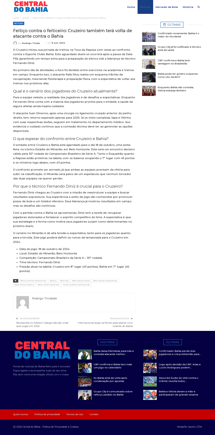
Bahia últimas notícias (81, 281)
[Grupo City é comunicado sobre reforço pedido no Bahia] (85, 395)
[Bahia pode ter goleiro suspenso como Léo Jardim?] (149, 77)
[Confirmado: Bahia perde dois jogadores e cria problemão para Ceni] (150, 354)
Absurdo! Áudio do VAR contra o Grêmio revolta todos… (178, 379)
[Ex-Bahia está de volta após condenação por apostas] (85, 381)
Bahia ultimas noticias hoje (48, 285)
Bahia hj (53, 281)
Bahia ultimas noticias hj (24, 285)
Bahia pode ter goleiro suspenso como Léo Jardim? (178, 75)
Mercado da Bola (167, 7)
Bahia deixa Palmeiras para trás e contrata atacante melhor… (114, 352)
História (188, 7)
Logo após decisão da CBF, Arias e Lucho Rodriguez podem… (180, 366)
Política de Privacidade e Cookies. (60, 426)
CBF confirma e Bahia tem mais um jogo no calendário (113, 366)
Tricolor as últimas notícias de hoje (76, 285)
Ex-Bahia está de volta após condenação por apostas (110, 379)
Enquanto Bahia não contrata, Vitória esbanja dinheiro (176, 89)
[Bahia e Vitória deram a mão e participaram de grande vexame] (150, 395)
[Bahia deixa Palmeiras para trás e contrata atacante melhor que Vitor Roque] (85, 354)
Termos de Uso (74, 414)
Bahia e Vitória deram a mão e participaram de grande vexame (178, 393)
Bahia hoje (64, 281)
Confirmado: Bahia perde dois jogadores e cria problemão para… (180, 352)
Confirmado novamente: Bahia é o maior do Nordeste (178, 35)
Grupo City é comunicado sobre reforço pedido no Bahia (113, 393)
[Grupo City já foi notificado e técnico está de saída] (149, 50)
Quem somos (20, 414)
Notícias (145, 7)
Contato (94, 414)
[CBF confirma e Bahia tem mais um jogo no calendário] (85, 368)
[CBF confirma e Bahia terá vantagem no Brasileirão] (149, 64)
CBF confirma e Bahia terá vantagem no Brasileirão (174, 62)
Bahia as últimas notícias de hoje (33, 281)
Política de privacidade (47, 414)
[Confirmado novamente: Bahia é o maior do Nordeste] (149, 37)
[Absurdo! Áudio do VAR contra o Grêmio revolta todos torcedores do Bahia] (150, 381)
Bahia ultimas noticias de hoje (105, 281)
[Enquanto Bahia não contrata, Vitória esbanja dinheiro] (149, 91)
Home (131, 7)
